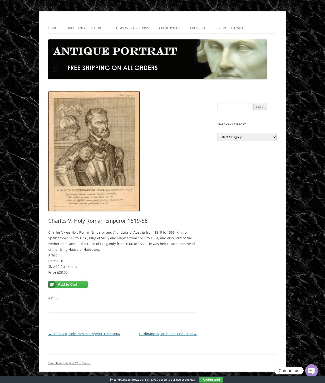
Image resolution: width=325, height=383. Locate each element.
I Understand (211, 380)
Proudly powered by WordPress (69, 363)
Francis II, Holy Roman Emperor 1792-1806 (84, 333)
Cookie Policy (169, 28)
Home (52, 28)
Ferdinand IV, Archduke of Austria (168, 333)
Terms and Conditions (131, 28)
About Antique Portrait (85, 28)
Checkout (197, 28)
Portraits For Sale (230, 28)
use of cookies (185, 380)
